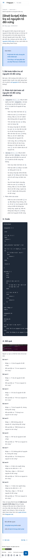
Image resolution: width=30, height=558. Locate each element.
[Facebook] (3, 555)
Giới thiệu (4, 552)
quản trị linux (22, 512)
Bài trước (6, 540)
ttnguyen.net (9, 514)
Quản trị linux (13, 9)
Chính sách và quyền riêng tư (19, 552)
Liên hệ (9, 552)
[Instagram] (5, 555)
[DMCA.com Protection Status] (7, 549)
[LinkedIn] (8, 555)
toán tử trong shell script (16, 529)
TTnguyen (9, 3)
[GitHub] (14, 555)
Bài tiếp (24, 540)
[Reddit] (11, 555)
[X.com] (20, 555)
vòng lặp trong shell (11, 525)
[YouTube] (17, 555)
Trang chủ (5, 9)
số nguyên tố (15, 82)
